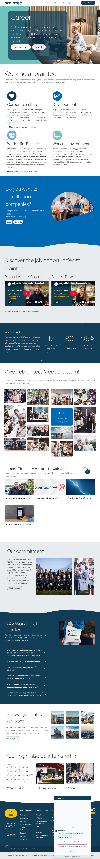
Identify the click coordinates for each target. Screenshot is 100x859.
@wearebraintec (68, 421)
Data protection (21, 849)
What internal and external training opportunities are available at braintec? (22, 685)
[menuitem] (32, 3)
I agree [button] (91, 856)
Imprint (14, 849)
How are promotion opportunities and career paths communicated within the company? (25, 694)
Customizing (24, 821)
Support (23, 833)
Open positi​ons (21, 46)
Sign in (76, 3)
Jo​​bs (9, 222)
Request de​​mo (88, 3)
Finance (38, 827)
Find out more (14, 588)
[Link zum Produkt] (20, 773)
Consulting (24, 818)
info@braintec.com (12, 823)
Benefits (39, 46)
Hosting (22, 836)
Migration (23, 839)
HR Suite (39, 818)
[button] (69, 3)
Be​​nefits (18, 222)
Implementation (25, 824)
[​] (9, 835)
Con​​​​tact (11, 813)
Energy (53, 824)
